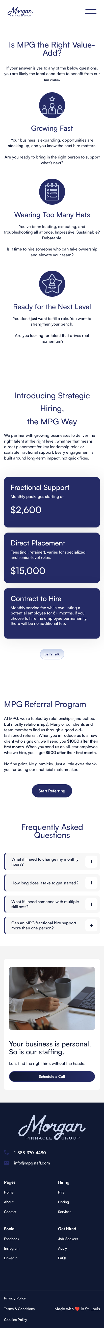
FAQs (62, 1258)
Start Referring (52, 790)
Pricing (63, 1202)
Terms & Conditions (19, 1309)
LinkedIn (10, 1258)
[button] (90, 11)
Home (9, 1192)
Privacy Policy (15, 1298)
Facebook (11, 1239)
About (8, 1202)
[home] (20, 11)
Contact (10, 1211)
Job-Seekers (68, 1239)
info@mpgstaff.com (32, 1162)
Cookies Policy (15, 1319)
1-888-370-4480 (30, 1152)
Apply (62, 1248)
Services (64, 1211)
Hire (61, 1192)
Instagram (11, 1248)
